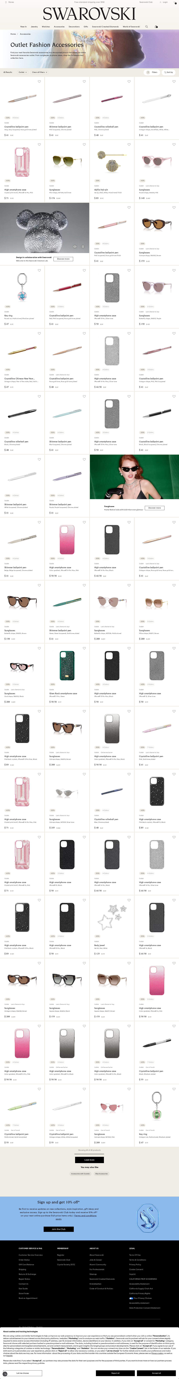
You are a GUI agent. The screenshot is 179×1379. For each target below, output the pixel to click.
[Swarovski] (89, 13)
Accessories (25, 34)
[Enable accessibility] (5, 1374)
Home (13, 34)
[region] (89, 2)
